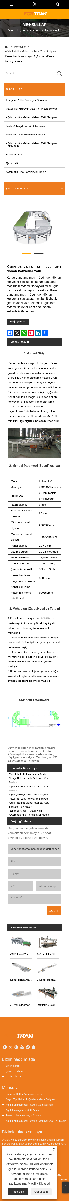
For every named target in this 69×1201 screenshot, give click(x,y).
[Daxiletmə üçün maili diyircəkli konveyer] (48, 992)
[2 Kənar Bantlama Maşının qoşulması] (48, 967)
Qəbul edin (41, 1191)
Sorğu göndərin (18, 321)
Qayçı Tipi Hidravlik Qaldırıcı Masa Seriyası (32, 108)
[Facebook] (5, 1047)
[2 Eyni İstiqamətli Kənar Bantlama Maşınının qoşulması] (21, 992)
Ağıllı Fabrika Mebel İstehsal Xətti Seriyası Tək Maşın (31, 144)
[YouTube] (22, 1047)
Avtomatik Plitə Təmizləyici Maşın (26, 171)
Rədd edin (18, 1191)
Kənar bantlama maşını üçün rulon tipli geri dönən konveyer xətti (21, 979)
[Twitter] (10, 1047)
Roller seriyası (14, 154)
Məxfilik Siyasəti (39, 1183)
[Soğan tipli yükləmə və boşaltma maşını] (48, 942)
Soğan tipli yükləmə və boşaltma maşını (48, 954)
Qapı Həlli (12, 163)
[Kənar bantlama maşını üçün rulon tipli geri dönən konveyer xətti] (21, 967)
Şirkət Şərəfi (13, 1065)
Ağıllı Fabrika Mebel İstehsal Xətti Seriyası (30, 51)
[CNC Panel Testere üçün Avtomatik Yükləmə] (21, 942)
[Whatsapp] (33, 1047)
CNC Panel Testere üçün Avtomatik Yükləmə (21, 954)
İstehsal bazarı (14, 1076)
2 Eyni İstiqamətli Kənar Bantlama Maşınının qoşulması (21, 1004)
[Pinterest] (28, 1047)
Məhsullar (20, 46)
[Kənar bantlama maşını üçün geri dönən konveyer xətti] (32, 227)
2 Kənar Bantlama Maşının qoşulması (48, 979)
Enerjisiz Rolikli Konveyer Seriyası (26, 100)
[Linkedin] (16, 1047)
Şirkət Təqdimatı (15, 1071)
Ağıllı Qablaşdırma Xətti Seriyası (25, 125)
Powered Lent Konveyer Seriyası (26, 134)
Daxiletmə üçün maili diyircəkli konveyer (48, 1004)
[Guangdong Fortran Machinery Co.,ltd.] (35, 13)
